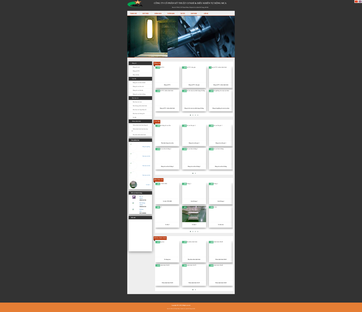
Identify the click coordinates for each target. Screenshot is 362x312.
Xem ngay (168, 73)
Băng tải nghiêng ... (146, 146)
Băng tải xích (136, 67)
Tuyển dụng (171, 13)
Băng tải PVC (136, 71)
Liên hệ (206, 13)
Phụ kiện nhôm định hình (139, 134)
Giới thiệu (145, 13)
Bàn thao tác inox (137, 102)
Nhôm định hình (136, 121)
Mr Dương (142, 203)
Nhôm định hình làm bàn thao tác (140, 130)
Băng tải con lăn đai (138, 90)
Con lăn (134, 78)
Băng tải (134, 63)
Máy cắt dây (136, 75)
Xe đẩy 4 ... (148, 184)
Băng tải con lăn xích (138, 86)
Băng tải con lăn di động (139, 94)
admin (141, 198)
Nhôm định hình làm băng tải (140, 125)
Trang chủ (133, 13)
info (140, 211)
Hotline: (141, 209)
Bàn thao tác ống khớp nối (139, 109)
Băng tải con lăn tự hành (139, 82)
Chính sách (157, 13)
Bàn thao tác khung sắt (139, 113)
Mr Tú (141, 196)
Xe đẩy (134, 117)
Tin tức (182, 13)
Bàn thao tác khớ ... (147, 156)
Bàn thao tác (135, 98)
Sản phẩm (194, 13)
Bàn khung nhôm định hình (140, 105)
